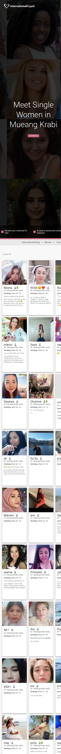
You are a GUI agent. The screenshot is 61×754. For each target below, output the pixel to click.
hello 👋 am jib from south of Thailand (14, 467)
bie (32, 686)
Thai (58, 242)
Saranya (9, 401)
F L (31, 413)
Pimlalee (36, 572)
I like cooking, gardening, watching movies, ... (14, 581)
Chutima (35, 401)
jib (5, 458)
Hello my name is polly (38, 751)
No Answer (34, 641)
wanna (8, 572)
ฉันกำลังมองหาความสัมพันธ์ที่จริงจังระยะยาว (41, 638)
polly (33, 743)
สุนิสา (7, 686)
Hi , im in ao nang (37, 410)
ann (32, 515)
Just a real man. (36, 696)
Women (48, 242)
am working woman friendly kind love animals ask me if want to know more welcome (14, 472)
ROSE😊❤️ (37, 287)
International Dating (31, 242)
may (6, 743)
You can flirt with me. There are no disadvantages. (14, 353)
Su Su (34, 458)
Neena (8, 287)
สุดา (6, 630)
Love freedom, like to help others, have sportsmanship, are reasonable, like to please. (14, 586)
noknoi (8, 344)
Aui (32, 629)
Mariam (9, 515)
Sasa (33, 344)
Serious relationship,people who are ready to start (14, 296)
